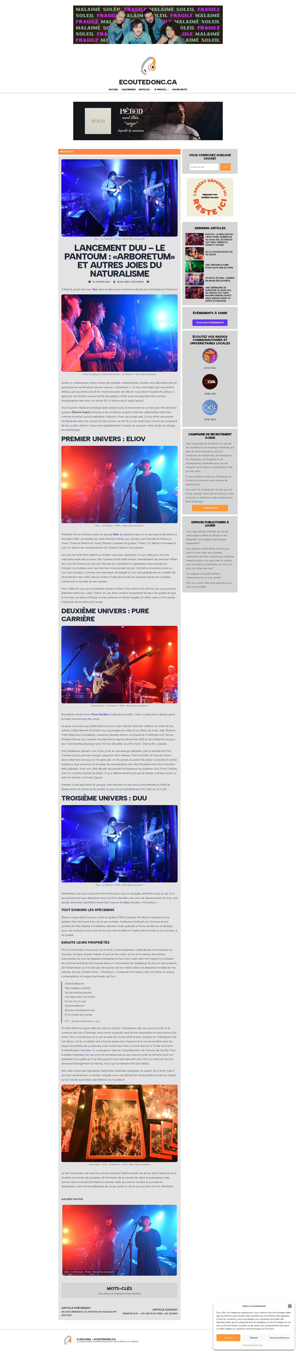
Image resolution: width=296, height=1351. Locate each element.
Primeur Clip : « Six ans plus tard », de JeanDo (150, 1313)
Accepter (228, 1337)
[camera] (148, 282)
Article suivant (165, 1309)
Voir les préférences (279, 1337)
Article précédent (76, 1308)
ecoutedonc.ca (148, 82)
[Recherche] (225, 166)
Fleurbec (85, 1050)
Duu (95, 289)
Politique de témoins (252, 1345)
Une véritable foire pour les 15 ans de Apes (219, 266)
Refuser (254, 1337)
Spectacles (66, 151)
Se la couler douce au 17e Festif (218, 253)
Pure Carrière (133, 1293)
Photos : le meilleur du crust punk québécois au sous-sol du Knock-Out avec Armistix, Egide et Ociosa (219, 239)
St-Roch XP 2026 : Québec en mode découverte (220, 279)
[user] (115, 282)
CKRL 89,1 (210, 393)
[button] (289, 1306)
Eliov (116, 534)
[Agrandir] (173, 298)
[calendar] (90, 282)
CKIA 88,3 (210, 419)
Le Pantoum (117, 1293)
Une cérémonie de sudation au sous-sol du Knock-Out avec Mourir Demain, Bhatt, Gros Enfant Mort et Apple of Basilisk (218, 294)
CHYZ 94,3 (210, 367)
